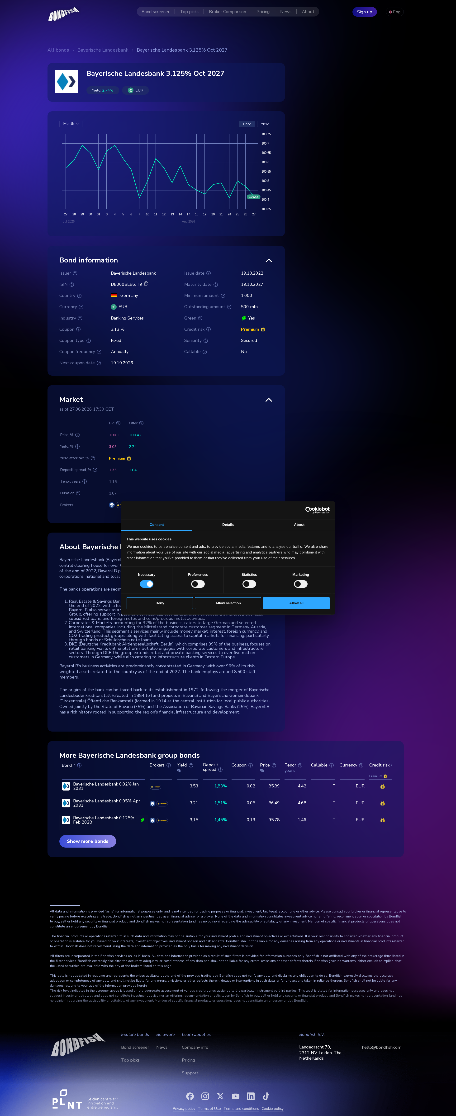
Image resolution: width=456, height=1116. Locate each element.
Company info (195, 1047)
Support (190, 1073)
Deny (160, 603)
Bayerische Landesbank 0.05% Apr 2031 (106, 803)
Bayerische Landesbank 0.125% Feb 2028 (103, 820)
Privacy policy (184, 1108)
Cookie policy (273, 1108)
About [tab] (299, 525)
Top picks (130, 1060)
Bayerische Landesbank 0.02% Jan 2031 (106, 786)
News (161, 1047)
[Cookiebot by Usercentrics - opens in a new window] (309, 510)
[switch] (198, 584)
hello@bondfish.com (381, 1047)
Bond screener (135, 1047)
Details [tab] (228, 525)
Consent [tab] (157, 525)
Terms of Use (209, 1108)
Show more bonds (88, 841)
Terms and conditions (241, 1108)
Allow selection (228, 603)
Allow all (296, 603)
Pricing (188, 1060)
